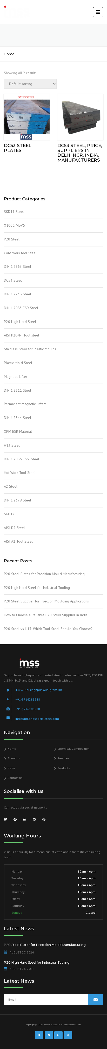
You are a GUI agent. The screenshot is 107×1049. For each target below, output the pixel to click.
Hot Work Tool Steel (20, 472)
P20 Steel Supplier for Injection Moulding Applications (46, 601)
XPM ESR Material (18, 431)
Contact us (15, 778)
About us (14, 758)
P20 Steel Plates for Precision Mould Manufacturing (44, 573)
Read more (27, 116)
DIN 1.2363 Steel (17, 266)
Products (63, 768)
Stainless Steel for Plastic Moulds (30, 349)
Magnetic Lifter (15, 376)
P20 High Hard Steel (20, 321)
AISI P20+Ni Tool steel (21, 335)
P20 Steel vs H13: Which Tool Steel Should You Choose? (48, 628)
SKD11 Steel (14, 211)
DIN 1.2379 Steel (17, 500)
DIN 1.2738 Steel (17, 294)
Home (9, 54)
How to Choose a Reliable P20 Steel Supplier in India (46, 615)
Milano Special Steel (71, 1024)
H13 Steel (12, 445)
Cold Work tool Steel (20, 253)
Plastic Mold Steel (18, 362)
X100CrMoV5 (14, 225)
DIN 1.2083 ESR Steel (21, 308)
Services (63, 758)
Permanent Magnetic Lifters (25, 404)
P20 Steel (11, 239)
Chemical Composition (73, 749)
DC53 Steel (13, 280)
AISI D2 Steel (14, 527)
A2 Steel (10, 486)
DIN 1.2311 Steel (17, 390)
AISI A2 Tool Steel (18, 541)
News (11, 768)
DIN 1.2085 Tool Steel (21, 459)
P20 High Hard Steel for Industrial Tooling (37, 587)
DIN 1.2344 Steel (17, 417)
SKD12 (9, 514)
